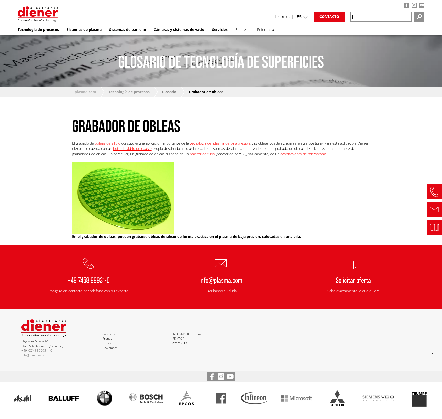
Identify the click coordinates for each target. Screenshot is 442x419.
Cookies (179, 343)
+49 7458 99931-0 (89, 279)
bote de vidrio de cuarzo (132, 148)
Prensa (107, 338)
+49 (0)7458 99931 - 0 (36, 350)
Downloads (110, 348)
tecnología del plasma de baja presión (220, 143)
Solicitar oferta (353, 279)
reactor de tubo (202, 154)
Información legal (187, 334)
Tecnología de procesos (129, 91)
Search (419, 16)
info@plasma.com (220, 279)
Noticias (108, 343)
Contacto (329, 16)
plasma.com (85, 91)
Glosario (169, 91)
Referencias (266, 29)
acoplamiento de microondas (303, 154)
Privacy (178, 338)
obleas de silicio (107, 143)
